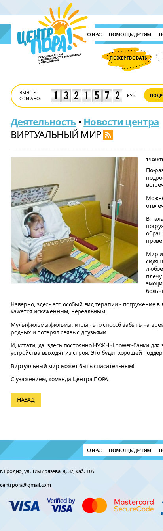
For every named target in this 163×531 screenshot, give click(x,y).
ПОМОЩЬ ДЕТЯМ (129, 34)
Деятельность (43, 121)
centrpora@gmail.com (25, 484)
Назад (26, 399)
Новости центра (121, 121)
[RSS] (108, 134)
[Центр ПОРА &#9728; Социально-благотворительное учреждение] (52, 74)
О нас (94, 34)
